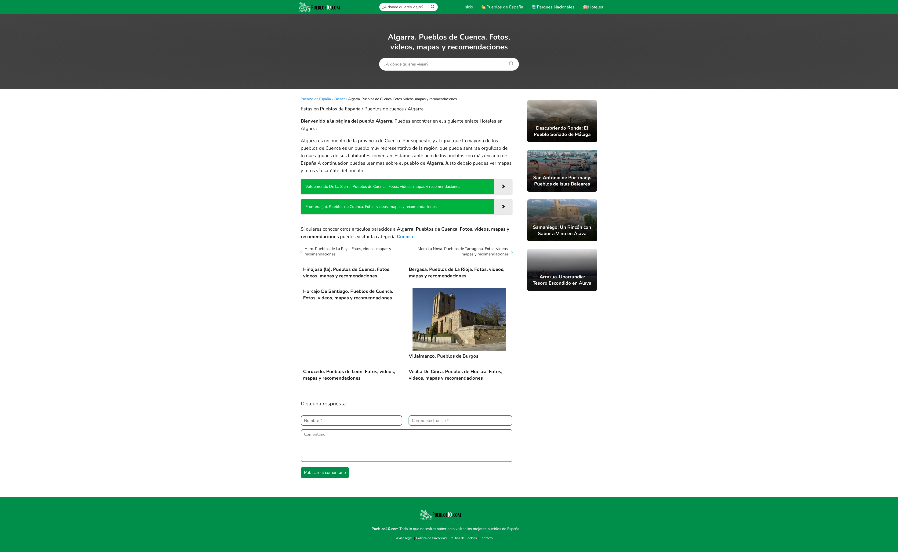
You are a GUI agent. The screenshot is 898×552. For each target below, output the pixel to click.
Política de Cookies (463, 538)
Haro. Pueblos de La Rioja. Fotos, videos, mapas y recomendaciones (347, 251)
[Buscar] (433, 7)
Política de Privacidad (431, 538)
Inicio (468, 7)
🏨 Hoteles (593, 7)
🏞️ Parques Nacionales (553, 7)
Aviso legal (404, 538)
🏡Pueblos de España (502, 7)
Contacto (486, 538)
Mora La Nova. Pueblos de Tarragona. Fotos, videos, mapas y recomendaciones (463, 251)
